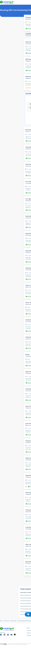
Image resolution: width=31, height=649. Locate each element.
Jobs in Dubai (13, 620)
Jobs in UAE (6, 620)
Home (1, 620)
